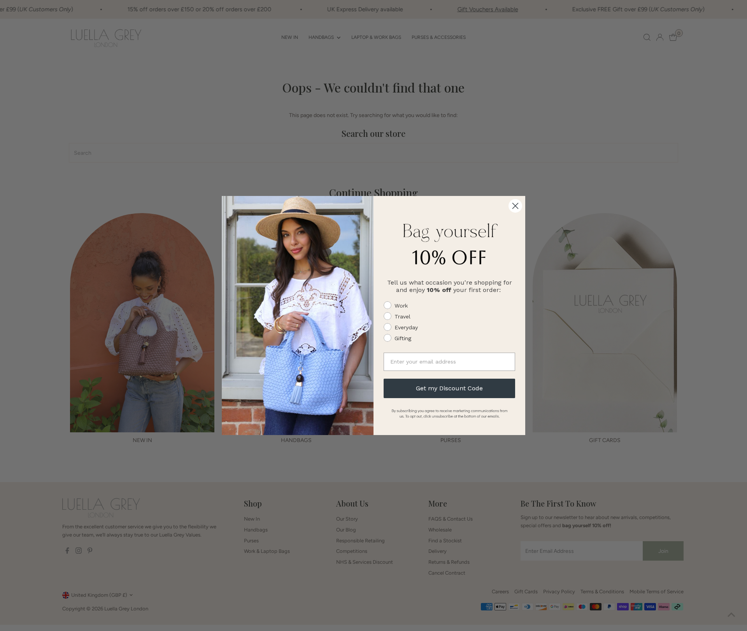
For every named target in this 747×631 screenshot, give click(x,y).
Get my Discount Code (449, 388)
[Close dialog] (515, 206)
